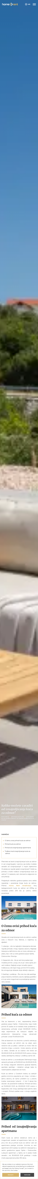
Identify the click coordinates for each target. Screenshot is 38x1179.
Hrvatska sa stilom (17, 817)
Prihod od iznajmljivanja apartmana (18, 848)
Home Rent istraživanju (20, 885)
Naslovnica (5, 817)
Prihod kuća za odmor (13, 844)
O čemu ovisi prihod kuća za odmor (17, 840)
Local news (30, 817)
